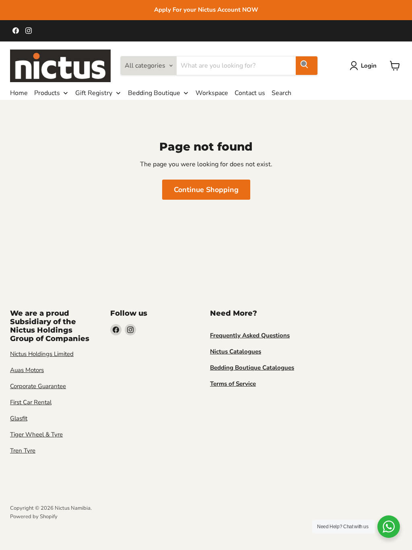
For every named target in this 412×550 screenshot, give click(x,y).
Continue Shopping (206, 189)
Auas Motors (27, 370)
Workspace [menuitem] (212, 93)
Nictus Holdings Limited (42, 354)
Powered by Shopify (34, 516)
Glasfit (18, 418)
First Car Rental (31, 402)
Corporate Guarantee (38, 386)
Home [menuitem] (19, 93)
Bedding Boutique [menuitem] (154, 93)
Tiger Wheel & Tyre (36, 434)
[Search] (306, 65)
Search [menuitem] (281, 93)
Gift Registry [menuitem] (93, 93)
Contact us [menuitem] (250, 93)
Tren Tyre (22, 451)
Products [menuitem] (47, 93)
